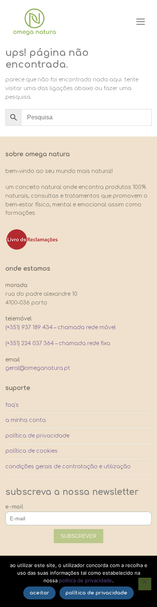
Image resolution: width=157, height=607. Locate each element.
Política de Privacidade (85, 580)
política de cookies (31, 451)
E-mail (14, 507)
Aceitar (39, 593)
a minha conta (25, 420)
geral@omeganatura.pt (37, 368)
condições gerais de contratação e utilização (68, 466)
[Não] (144, 584)
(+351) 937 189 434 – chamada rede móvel (60, 327)
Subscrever (78, 536)
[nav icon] (141, 22)
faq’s (12, 405)
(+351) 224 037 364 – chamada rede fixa (57, 343)
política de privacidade (37, 436)
